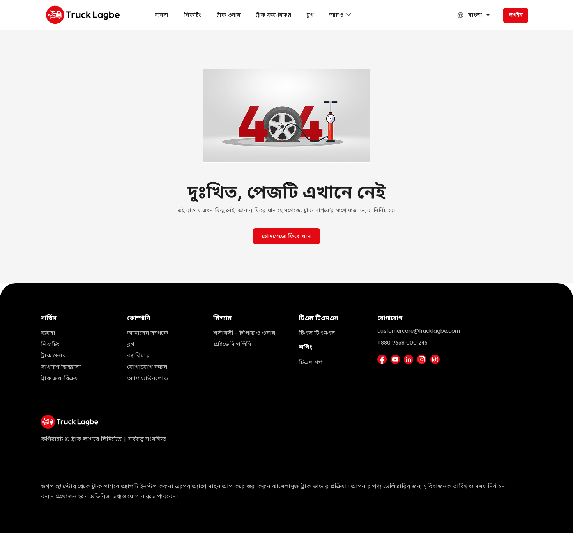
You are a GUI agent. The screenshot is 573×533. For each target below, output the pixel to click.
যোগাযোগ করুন (147, 367)
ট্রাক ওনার (229, 15)
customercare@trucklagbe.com (418, 330)
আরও (336, 15)
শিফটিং (192, 15)
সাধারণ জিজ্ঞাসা (61, 367)
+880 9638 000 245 (402, 342)
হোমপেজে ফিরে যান (286, 236)
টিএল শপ (310, 362)
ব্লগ (310, 15)
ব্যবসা (161, 15)
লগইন (516, 15)
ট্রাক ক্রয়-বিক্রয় (273, 15)
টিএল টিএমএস (317, 333)
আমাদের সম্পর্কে (147, 333)
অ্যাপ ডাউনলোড (147, 378)
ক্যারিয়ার (138, 356)
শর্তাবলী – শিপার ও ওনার (244, 333)
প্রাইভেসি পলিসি (232, 344)
